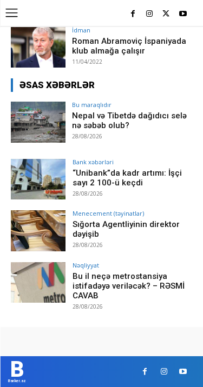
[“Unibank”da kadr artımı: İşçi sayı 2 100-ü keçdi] (38, 179)
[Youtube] (182, 14)
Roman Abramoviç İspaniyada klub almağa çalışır (129, 46)
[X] (166, 14)
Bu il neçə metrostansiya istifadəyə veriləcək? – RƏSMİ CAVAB (129, 286)
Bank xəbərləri (93, 162)
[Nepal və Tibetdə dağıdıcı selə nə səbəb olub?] (38, 122)
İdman (81, 30)
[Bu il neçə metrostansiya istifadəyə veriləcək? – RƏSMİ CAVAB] (38, 282)
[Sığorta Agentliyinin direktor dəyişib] (38, 230)
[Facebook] (133, 14)
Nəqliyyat (86, 265)
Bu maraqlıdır (92, 105)
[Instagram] (149, 14)
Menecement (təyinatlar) (108, 213)
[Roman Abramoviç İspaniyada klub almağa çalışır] (38, 47)
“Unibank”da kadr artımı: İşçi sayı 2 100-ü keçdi (127, 178)
